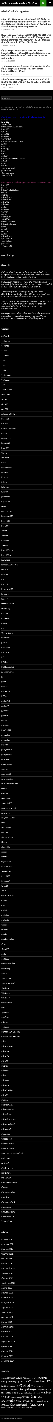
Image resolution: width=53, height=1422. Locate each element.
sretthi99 (5, 856)
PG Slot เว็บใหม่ (7, 667)
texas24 (4, 886)
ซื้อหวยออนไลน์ (7, 173)
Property (5, 725)
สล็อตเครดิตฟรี (7, 1109)
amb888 (4, 409)
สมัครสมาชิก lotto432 (10, 1032)
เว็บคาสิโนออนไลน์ (9, 1182)
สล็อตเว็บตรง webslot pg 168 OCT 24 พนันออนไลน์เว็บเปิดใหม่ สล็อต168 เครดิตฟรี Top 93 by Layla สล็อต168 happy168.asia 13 (25, 82)
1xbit (3, 365)
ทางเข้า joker (7, 241)
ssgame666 (6, 861)
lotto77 (4, 599)
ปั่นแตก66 (5, 165)
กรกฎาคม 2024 (7, 1361)
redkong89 (5, 759)
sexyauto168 (6, 803)
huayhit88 (5, 521)
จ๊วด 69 (4, 944)
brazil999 (5, 448)
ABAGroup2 (6, 389)
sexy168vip (6, 798)
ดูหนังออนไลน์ (7, 238)
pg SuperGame (7, 672)
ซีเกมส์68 (5, 949)
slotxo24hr (6, 847)
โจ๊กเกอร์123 (6, 246)
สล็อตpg (44, 1401)
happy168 (5, 501)
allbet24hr (5, 394)
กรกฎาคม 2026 (7, 1244)
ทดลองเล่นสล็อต (8, 964)
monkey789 (6, 618)
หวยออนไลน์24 (7, 1144)
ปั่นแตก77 (5, 998)
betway (4, 423)
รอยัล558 (5, 1027)
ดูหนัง (3, 153)
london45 (5, 594)
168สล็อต (5, 346)
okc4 (3, 628)
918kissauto (6, 375)
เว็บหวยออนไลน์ (8, 1202)
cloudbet (5, 458)
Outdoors (5, 638)
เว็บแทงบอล (6, 1207)
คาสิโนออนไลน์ (7, 939)
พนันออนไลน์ (6, 1002)
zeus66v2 (5, 929)
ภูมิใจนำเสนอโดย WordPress (11, 1419)
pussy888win (7, 754)
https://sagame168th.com (12, 127)
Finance (4, 477)
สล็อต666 (5, 1071)
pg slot (4, 229)
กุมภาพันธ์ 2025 (8, 1327)
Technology (6, 871)
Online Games (7, 633)
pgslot (4, 144)
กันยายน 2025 (7, 1293)
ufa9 (3, 905)
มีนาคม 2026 (6, 1263)
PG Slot (4, 662)
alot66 (4, 399)
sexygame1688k (8, 818)
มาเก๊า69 (5, 1017)
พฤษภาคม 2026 (7, 1254)
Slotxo (4, 842)
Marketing (5, 608)
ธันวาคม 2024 (7, 1336)
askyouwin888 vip (9, 414)
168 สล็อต (5, 341)
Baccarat (5, 419)
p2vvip (4, 642)
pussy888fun (6, 749)
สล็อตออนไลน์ (7, 1105)
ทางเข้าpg (5, 968)
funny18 (4, 492)
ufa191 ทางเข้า (7, 895)
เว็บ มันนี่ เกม (6, 1178)
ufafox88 (5, 920)
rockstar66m (6, 764)
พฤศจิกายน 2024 (8, 1341)
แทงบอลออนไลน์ (8, 1212)
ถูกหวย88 (5, 959)
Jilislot (4, 530)
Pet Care (5, 652)
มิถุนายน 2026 (7, 1249)
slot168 (4, 832)
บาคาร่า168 (6, 139)
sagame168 (6, 774)
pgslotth (4, 715)
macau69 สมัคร (7, 603)
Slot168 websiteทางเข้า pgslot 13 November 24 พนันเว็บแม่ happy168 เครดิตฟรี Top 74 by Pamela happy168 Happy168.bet (25, 68)
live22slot (5, 584)
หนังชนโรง (6, 124)
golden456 (5, 496)
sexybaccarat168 (8, 808)
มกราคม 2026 (7, 1273)
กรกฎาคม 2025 (7, 1302)
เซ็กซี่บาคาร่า (7, 1168)
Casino (4, 453)
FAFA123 (5, 472)
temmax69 (5, 881)
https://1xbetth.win (9, 221)
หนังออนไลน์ (6, 1139)
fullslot (4, 482)
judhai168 (5, 560)
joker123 (5, 122)
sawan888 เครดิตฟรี (9, 783)
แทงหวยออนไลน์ (8, 1216)
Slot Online (6, 827)
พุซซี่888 (5, 1012)
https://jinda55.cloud (10, 190)
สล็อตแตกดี (6, 1129)
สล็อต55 (4, 1061)
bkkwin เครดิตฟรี (8, 428)
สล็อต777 (5, 1075)
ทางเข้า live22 (35, 1393)
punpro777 (6, 170)
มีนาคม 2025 (6, 1322)
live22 (4, 151)
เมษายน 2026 (7, 1259)
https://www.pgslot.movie (12, 141)
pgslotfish (5, 711)
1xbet (3, 360)
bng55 (4, 433)
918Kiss (4, 370)
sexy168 (4, 793)
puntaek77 (5, 740)
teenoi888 (5, 876)
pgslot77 (5, 163)
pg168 (4, 187)
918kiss (4, 119)
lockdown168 (7, 589)
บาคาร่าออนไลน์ (8, 168)
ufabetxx (5, 915)
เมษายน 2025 (7, 1317)
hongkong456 (7, 516)
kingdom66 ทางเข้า (9, 565)
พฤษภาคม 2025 (7, 1312)
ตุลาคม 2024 (6, 1346)
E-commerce (6, 467)
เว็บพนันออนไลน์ (8, 1192)
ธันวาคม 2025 (7, 1278)
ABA (3, 385)
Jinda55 (4, 535)
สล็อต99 (4, 1095)
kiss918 (4, 231)
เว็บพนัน (4, 1187)
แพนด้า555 (18, 1408)
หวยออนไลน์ (6, 175)
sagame (4, 769)
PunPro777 (6, 730)
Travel (4, 891)
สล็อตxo (4, 1100)
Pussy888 (5, 745)
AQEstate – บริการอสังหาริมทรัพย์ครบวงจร (20, 3)
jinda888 (5, 540)
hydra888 (5, 526)
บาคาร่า (4, 212)
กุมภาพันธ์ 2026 (8, 1268)
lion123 (4, 574)
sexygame (5, 813)
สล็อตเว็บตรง (6, 197)
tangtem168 (6, 866)
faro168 (35, 1378)
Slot (3, 822)
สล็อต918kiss (7, 1090)
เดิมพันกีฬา (6, 1173)
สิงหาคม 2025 (7, 1297)
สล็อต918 (5, 1085)
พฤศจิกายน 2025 (8, 1283)
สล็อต (3, 1041)
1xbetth (4, 1378)
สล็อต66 (4, 195)
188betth (5, 355)
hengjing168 (6, 511)
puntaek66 (5, 735)
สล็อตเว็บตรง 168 (8, 1119)
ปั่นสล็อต (5, 988)
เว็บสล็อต (5, 1197)
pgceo (3, 681)
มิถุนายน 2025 (7, 1307)
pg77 (3, 676)
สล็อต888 (5, 202)
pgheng (4, 686)
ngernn (4, 623)
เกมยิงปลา (5, 1158)
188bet (4, 350)
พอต (3, 1007)
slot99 (4, 192)
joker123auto (7, 550)
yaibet (4, 925)
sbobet (4, 788)
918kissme (5, 380)
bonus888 (5, 443)
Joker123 (5, 545)
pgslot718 (5, 701)
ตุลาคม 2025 (6, 1288)
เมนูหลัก (49, 3)
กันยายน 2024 (7, 1351)
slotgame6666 (7, 837)
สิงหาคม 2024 (7, 1356)
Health (4, 506)
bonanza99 (6, 438)
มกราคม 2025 (7, 1332)
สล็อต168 (5, 1051)
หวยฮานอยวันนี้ (7, 1148)
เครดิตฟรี (5, 1163)
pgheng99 (5, 146)
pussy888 (5, 134)
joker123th (6, 555)
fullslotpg (5, 148)
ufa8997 (4, 900)
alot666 (4, 404)
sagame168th (7, 779)
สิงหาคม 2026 (7, 1239)
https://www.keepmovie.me (12, 158)
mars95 (4, 613)
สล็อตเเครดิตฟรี (8, 1124)
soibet (4, 852)
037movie (5, 336)
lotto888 (12, 1386)
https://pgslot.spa (8, 224)
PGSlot (4, 696)
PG (2, 657)
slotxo (4, 214)
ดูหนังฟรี (5, 131)
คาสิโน (4, 934)
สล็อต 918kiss (7, 1046)
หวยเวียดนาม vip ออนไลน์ (12, 1153)
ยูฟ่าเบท (4, 1022)
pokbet (4, 720)
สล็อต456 (5, 1056)
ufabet (4, 910)
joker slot (5, 243)
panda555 (5, 647)
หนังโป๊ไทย (5, 219)
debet (3, 462)
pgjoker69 (5, 691)
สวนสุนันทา (6, 1134)
